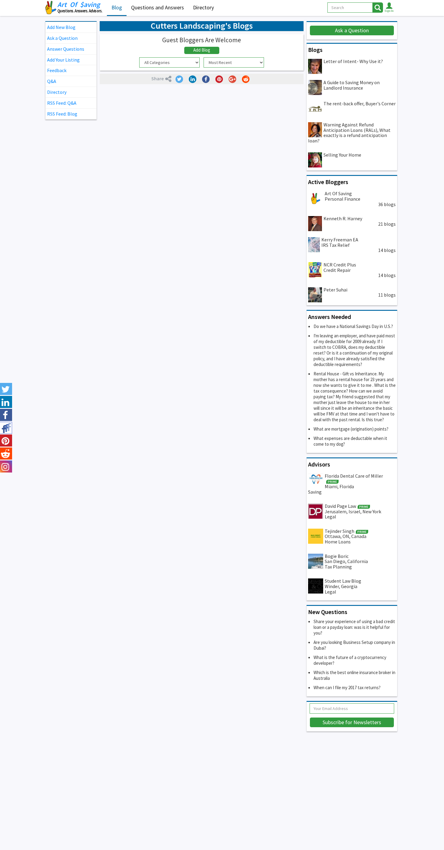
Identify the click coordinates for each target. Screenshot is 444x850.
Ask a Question (62, 38)
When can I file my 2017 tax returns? (347, 687)
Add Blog (201, 50)
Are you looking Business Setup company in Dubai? (354, 645)
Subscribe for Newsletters (352, 722)
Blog (116, 7)
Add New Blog (61, 27)
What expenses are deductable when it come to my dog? (350, 441)
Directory (203, 7)
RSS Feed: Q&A (61, 103)
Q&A (51, 81)
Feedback (56, 70)
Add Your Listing (63, 60)
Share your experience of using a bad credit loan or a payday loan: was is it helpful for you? (354, 627)
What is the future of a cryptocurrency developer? (350, 660)
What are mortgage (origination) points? (351, 429)
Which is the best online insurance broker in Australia (354, 675)
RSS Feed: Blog (62, 114)
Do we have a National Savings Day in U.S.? (353, 326)
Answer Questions (65, 49)
